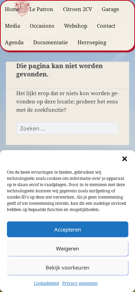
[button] (124, 158)
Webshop (75, 25)
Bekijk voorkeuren (67, 267)
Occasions (42, 25)
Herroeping (92, 42)
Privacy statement (80, 283)
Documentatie (50, 42)
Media (12, 25)
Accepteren (67, 229)
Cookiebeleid (46, 283)
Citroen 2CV (77, 9)
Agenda (14, 42)
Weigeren (67, 248)
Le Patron (41, 9)
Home (12, 9)
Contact (106, 25)
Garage (110, 9)
